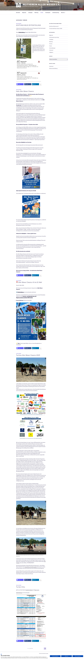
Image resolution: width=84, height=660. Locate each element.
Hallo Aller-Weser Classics (25, 91)
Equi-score (37, 590)
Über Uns (63, 12)
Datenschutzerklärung (53, 68)
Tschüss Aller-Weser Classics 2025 (28, 355)
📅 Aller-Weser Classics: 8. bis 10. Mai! (29, 282)
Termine (50, 43)
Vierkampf (51, 50)
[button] (20, 84)
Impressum (51, 66)
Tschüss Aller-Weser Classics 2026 (55, 28)
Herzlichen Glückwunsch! (53, 26)
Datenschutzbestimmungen (43, 653)
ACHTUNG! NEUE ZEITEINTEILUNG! (28, 25)
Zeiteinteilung (22, 32)
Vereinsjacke (47, 12)
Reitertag (36, 12)
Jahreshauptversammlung (54, 37)
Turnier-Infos (20, 587)
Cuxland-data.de (29, 590)
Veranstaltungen (52, 48)
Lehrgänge (30, 12)
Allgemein (24, 12)
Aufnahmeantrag (55, 12)
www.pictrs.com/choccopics (30, 566)
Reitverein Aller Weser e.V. (41, 4)
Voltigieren (51, 52)
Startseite (18, 12)
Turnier (41, 12)
